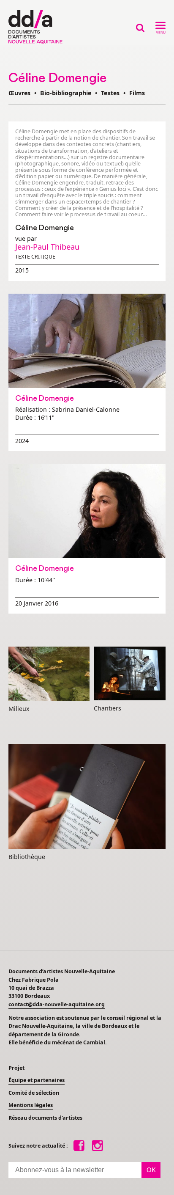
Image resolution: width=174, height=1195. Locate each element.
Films (137, 93)
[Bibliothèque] (87, 797)
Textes (110, 93)
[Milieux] (49, 674)
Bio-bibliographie (65, 93)
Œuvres (19, 93)
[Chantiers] (130, 674)
